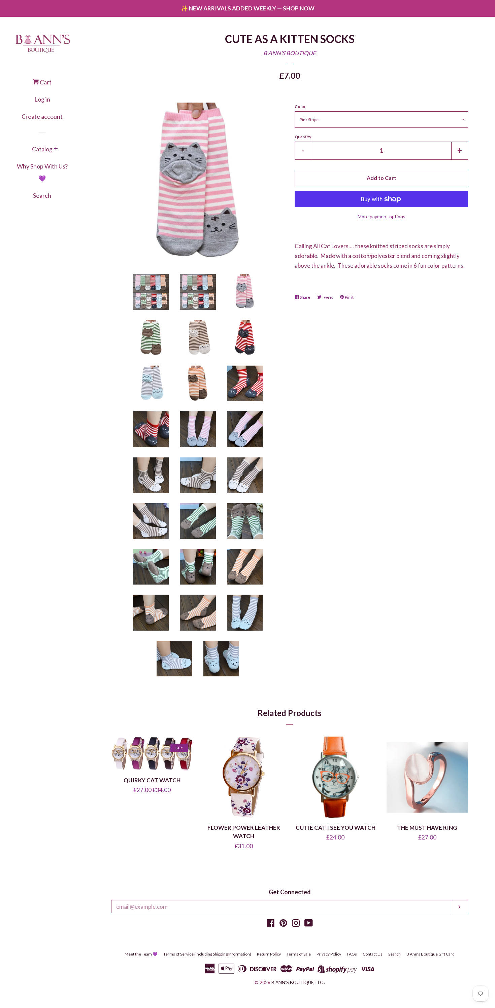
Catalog (42, 149)
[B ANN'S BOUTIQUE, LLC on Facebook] (270, 924)
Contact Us (373, 954)
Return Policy (269, 954)
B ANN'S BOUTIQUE (289, 53)
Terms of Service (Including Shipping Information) (207, 954)
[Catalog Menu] (56, 149)
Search (42, 195)
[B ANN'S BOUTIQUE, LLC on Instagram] (296, 924)
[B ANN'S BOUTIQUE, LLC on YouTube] (308, 924)
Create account (42, 116)
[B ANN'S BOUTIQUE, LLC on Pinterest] (283, 924)
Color (300, 106)
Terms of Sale (299, 954)
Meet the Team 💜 (141, 954)
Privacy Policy (329, 954)
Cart (45, 82)
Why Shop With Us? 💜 (42, 172)
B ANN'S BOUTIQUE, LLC (297, 982)
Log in (42, 99)
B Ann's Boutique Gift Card (430, 954)
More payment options (381, 216)
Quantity (303, 136)
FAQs (352, 954)
